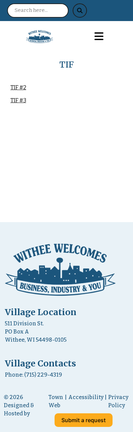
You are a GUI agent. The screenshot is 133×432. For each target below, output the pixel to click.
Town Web (55, 401)
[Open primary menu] (98, 36)
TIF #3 (18, 100)
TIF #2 (18, 87)
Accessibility (86, 397)
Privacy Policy (118, 401)
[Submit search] (80, 10)
